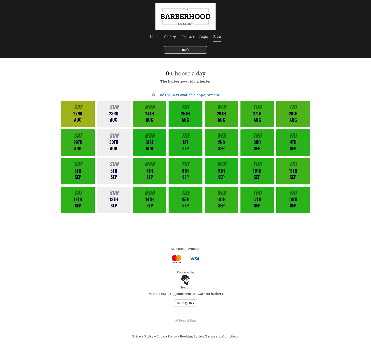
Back (185, 50)
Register (187, 37)
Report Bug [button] (187, 320)
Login (203, 37)
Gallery (170, 37)
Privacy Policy (143, 336)
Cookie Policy (167, 336)
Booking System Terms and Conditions (209, 336)
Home (154, 37)
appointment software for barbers (197, 294)
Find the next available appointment (187, 95)
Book (217, 37)
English (186, 303)
